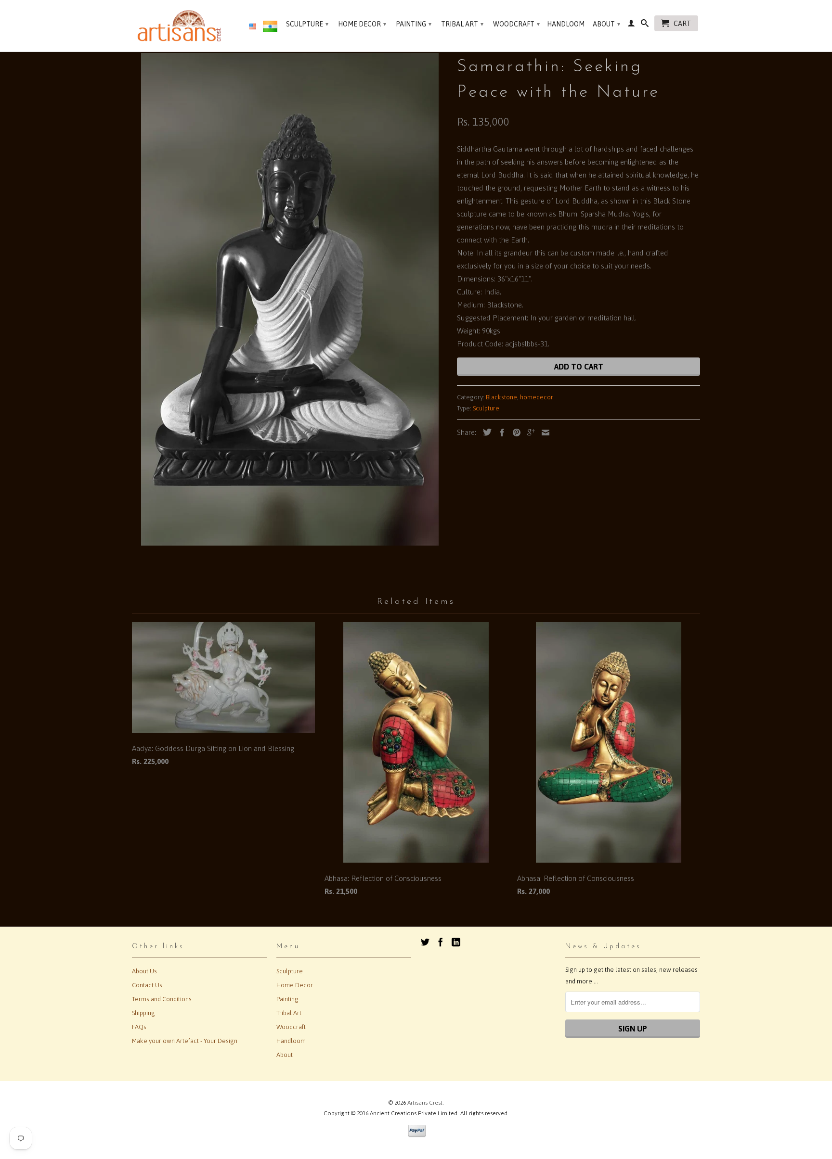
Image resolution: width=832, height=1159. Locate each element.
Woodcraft (516, 24)
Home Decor (362, 24)
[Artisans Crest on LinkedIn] (456, 942)
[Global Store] (253, 27)
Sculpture (307, 24)
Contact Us (147, 985)
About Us (144, 971)
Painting (413, 24)
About (606, 24)
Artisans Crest (424, 1102)
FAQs (139, 1027)
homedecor (536, 397)
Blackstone (501, 397)
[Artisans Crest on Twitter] (425, 942)
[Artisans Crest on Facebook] (440, 942)
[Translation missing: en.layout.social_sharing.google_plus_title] (528, 432)
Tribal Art (462, 24)
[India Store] (270, 28)
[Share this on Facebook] (500, 432)
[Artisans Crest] (181, 25)
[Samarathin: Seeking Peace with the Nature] (289, 299)
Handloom (566, 24)
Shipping (143, 1013)
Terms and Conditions (162, 999)
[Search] (645, 25)
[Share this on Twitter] (485, 432)
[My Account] (631, 25)
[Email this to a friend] (543, 432)
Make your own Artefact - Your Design (184, 1040)
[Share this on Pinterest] (514, 432)
